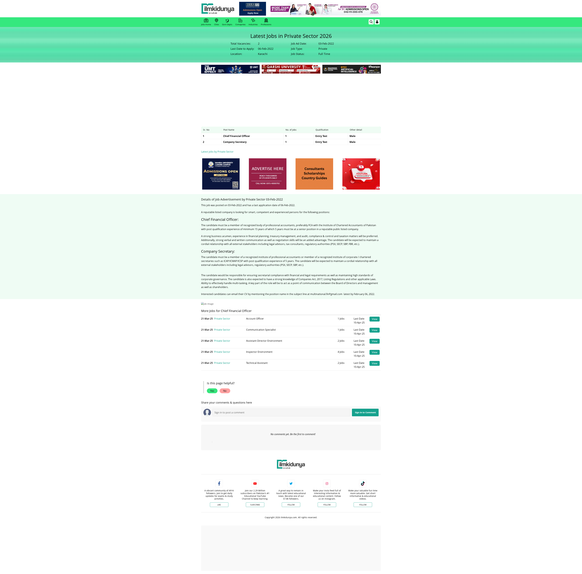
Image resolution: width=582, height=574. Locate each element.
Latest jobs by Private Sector (217, 151)
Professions (266, 24)
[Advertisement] (291, 97)
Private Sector (222, 318)
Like (219, 504)
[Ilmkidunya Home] (217, 8)
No (225, 390)
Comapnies (240, 24)
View (374, 319)
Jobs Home (206, 24)
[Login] (377, 21)
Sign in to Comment (365, 412)
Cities (216, 24)
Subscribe (255, 504)
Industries (253, 24)
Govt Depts (227, 24)
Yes (212, 390)
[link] (252, 9)
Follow (291, 504)
